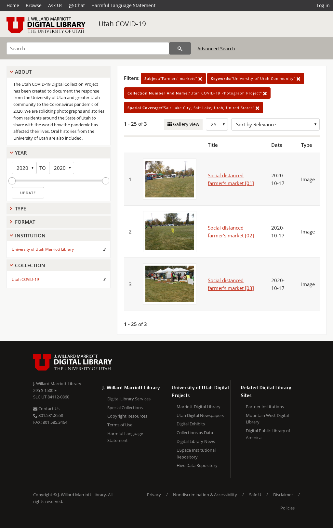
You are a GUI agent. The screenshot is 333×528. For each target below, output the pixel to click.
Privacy (154, 494)
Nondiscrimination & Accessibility (205, 494)
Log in (323, 5)
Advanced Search (216, 48)
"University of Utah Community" (254, 78)
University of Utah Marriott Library (43, 249)
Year (21, 152)
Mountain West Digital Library (267, 418)
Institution (30, 235)
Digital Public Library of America (268, 434)
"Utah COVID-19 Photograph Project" (195, 93)
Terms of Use (119, 425)
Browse (34, 5)
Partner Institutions (265, 406)
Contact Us (48, 408)
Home (13, 5)
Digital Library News (196, 441)
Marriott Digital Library (198, 406)
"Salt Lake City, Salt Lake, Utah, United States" (191, 107)
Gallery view (185, 124)
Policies (287, 508)
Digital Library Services (129, 399)
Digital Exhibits (191, 424)
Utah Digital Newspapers (200, 415)
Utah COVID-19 (122, 23)
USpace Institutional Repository (196, 453)
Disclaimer (283, 494)
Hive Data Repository (197, 465)
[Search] (180, 48)
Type (20, 208)
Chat (79, 5)
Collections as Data (195, 432)
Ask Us (55, 5)
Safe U (255, 494)
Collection (30, 265)
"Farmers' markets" (171, 78)
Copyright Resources (127, 416)
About (23, 72)
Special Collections (125, 407)
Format (25, 222)
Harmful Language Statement (123, 5)
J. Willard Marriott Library (57, 383)
